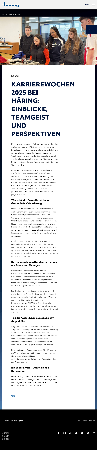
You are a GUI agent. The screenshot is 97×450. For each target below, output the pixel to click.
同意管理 (5, 439)
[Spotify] (94, 433)
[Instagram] (64, 433)
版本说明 (5, 433)
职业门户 (4, 14)
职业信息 (16, 14)
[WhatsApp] (82, 433)
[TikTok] (88, 433)
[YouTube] (70, 433)
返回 (13, 396)
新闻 (10, 14)
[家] (11, 4)
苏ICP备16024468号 (86, 420)
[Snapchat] (76, 433)
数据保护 (5, 436)
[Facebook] (58, 433)
